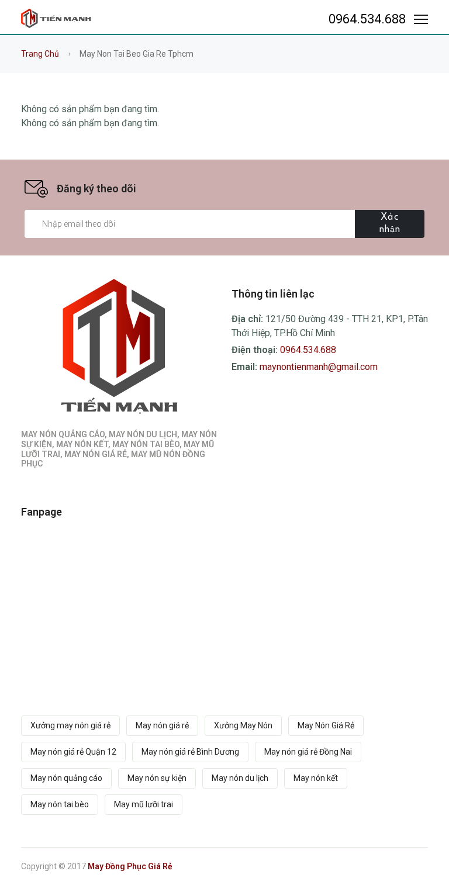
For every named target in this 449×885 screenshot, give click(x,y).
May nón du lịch (240, 778)
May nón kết (315, 778)
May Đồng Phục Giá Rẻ (130, 866)
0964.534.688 (365, 19)
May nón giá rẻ (162, 725)
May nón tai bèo (59, 804)
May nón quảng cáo (66, 778)
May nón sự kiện (156, 778)
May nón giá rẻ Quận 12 (73, 751)
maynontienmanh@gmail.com (319, 366)
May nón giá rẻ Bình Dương (190, 751)
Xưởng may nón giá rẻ (70, 725)
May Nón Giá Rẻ (326, 725)
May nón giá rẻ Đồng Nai (308, 751)
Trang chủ (40, 53)
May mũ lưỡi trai (143, 804)
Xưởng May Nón (243, 725)
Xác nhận (389, 223)
